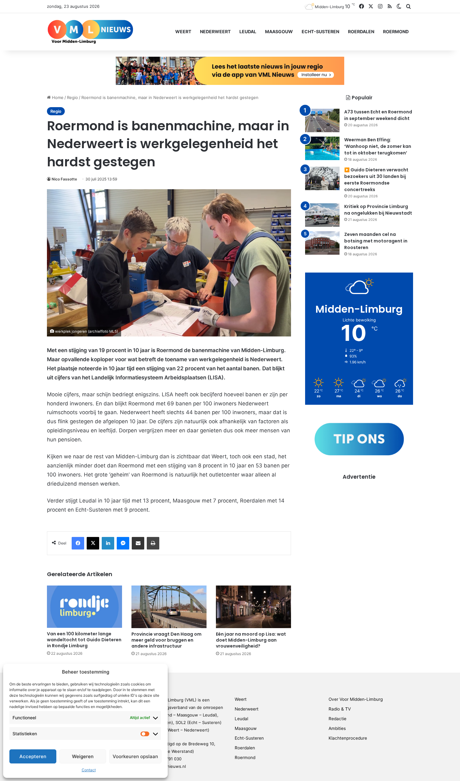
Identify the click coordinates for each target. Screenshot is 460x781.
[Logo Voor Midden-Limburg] (90, 31)
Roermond (396, 31)
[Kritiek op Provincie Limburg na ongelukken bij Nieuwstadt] (322, 215)
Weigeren (83, 756)
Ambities (337, 728)
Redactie (337, 718)
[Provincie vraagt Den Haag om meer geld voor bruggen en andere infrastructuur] (169, 607)
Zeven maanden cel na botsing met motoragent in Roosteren (375, 241)
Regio (72, 97)
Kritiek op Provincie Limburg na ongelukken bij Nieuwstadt (378, 209)
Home (57, 97)
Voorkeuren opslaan (135, 756)
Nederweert (215, 31)
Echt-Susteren (320, 31)
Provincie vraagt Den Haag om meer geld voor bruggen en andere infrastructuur (166, 640)
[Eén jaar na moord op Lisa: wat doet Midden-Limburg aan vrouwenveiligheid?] (253, 607)
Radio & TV (340, 708)
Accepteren (32, 756)
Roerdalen (361, 31)
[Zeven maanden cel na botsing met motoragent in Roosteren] (322, 243)
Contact (89, 770)
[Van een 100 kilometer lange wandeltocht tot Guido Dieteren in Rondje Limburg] (84, 607)
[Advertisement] (359, 525)
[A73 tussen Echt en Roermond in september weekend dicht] (322, 120)
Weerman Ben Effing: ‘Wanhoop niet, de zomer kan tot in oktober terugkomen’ (377, 146)
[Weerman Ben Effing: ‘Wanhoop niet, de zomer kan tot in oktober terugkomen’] (322, 148)
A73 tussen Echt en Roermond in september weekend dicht (378, 115)
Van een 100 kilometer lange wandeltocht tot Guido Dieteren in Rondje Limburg (84, 640)
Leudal (247, 31)
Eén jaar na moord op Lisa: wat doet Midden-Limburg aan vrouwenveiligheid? (251, 640)
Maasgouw (279, 31)
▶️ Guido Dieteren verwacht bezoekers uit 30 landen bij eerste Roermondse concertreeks (376, 180)
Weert (183, 31)
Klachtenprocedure (348, 738)
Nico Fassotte (64, 179)
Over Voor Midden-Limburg (356, 699)
